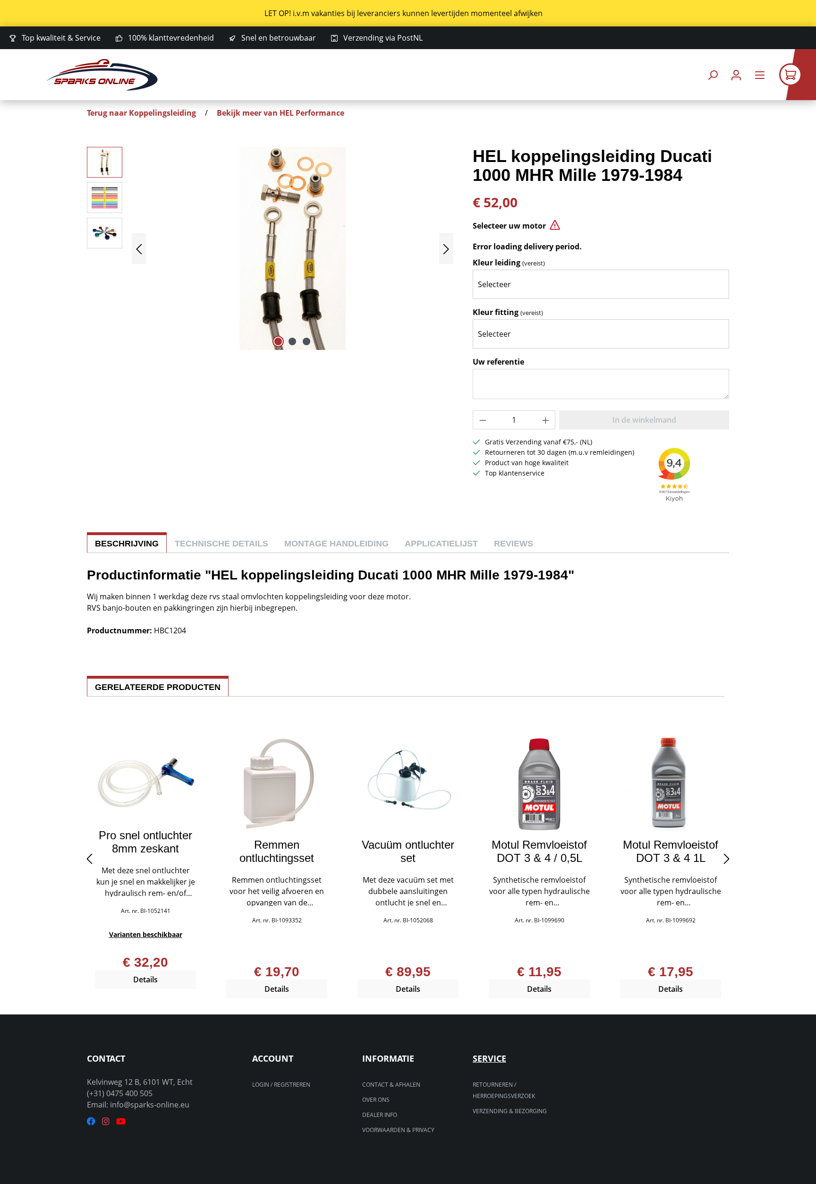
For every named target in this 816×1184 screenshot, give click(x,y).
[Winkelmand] (797, 74)
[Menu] (760, 75)
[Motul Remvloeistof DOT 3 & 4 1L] (670, 784)
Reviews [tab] (513, 543)
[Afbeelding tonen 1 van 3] (278, 341)
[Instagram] (106, 1121)
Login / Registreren (281, 1085)
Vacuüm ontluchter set (408, 851)
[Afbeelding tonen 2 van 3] (292, 341)
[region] (408, 13)
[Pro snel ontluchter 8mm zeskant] (145, 779)
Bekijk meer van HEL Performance (280, 113)
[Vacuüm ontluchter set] (408, 784)
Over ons (376, 1100)
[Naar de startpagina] (102, 75)
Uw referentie (498, 362)
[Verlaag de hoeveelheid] (483, 419)
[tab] (127, 542)
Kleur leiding (509, 262)
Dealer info (379, 1115)
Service (489, 1058)
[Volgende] (446, 248)
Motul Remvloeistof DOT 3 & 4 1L (670, 851)
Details (145, 979)
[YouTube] (121, 1121)
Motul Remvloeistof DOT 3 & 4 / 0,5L (539, 851)
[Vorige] (139, 248)
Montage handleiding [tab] (336, 543)
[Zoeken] (712, 75)
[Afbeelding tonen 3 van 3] (306, 341)
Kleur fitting (508, 312)
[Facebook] (91, 1121)
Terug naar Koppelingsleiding (141, 113)
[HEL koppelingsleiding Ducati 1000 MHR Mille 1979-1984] (292, 248)
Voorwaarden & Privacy (398, 1130)
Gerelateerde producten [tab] (158, 687)
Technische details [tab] (221, 543)
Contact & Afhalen (391, 1085)
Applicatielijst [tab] (441, 543)
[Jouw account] (736, 75)
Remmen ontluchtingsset (276, 851)
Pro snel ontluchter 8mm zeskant (145, 842)
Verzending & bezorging (510, 1111)
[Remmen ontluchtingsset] (276, 784)
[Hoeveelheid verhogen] (546, 419)
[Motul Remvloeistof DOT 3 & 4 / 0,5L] (539, 784)
